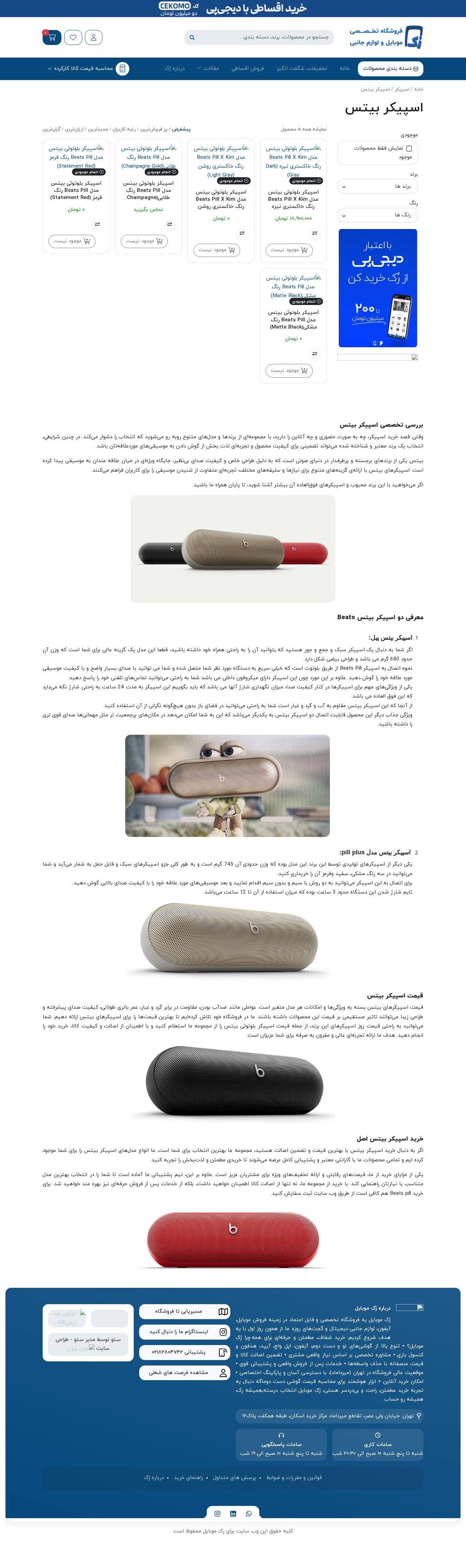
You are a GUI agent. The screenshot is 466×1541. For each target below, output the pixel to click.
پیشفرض (181, 129)
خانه (345, 68)
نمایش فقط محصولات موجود (383, 152)
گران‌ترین (51, 129)
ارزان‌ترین (74, 129)
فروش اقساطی (248, 68)
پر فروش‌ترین (154, 129)
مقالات (211, 68)
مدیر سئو (84, 1339)
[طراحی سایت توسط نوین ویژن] (80, 1348)
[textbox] (377, 186)
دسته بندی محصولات (388, 68)
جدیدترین (98, 129)
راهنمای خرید (188, 1477)
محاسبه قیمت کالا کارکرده (83, 68)
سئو (116, 1339)
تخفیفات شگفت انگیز (302, 68)
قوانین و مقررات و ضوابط (294, 1477)
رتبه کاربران (124, 129)
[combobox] (378, 186)
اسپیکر (402, 89)
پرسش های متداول (234, 1477)
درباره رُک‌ (175, 68)
